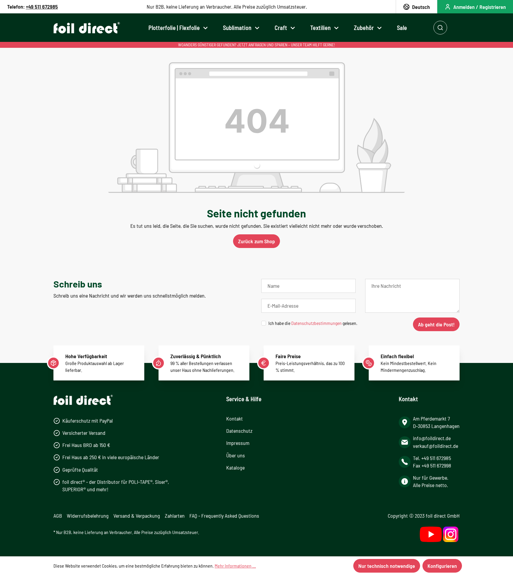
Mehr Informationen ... (235, 565)
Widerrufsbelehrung (88, 515)
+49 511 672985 (42, 6)
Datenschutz (239, 430)
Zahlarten (175, 515)
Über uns (235, 455)
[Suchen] (440, 27)
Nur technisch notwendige (386, 566)
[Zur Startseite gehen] (86, 28)
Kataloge (235, 467)
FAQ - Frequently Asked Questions (224, 515)
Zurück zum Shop (256, 241)
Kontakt (234, 418)
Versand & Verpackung (136, 515)
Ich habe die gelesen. (312, 323)
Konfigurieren (442, 566)
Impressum (237, 443)
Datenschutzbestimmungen (316, 323)
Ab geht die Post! (436, 324)
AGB (57, 515)
